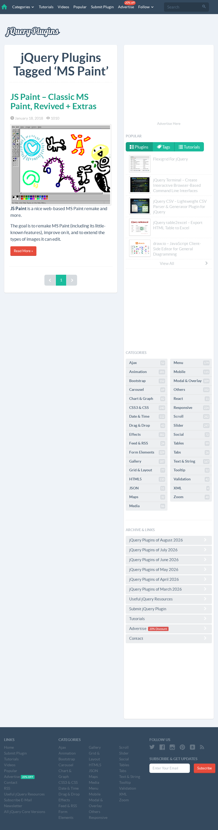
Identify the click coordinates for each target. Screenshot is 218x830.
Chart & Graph (146, 398)
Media (146, 506)
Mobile (191, 372)
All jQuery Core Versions (24, 812)
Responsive (191, 407)
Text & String (191, 461)
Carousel (146, 389)
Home (9, 747)
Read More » (23, 251)
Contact (136, 638)
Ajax (146, 363)
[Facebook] (162, 747)
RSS (7, 788)
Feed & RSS (146, 443)
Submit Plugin (102, 7)
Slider (191, 425)
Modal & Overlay (191, 381)
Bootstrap (146, 381)
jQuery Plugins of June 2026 (154, 559)
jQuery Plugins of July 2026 (153, 550)
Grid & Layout (146, 470)
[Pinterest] (182, 747)
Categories (21, 7)
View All (167, 263)
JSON (146, 488)
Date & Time (146, 416)
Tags (165, 147)
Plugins (141, 147)
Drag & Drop (146, 425)
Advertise (126, 5)
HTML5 (146, 479)
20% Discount (158, 628)
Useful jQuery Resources (151, 599)
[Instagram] (172, 747)
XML (191, 488)
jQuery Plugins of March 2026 (155, 589)
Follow (144, 7)
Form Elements (146, 452)
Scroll (191, 416)
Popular (80, 7)
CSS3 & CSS (146, 407)
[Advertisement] (169, 84)
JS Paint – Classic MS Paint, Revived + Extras (53, 101)
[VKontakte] (192, 747)
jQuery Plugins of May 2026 (153, 569)
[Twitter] (152, 747)
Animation (146, 372)
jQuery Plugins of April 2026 (154, 579)
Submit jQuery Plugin (147, 609)
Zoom (191, 497)
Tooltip (191, 470)
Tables (191, 443)
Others (191, 389)
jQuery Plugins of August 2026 (156, 540)
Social (191, 434)
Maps (146, 497)
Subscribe (204, 768)
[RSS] (202, 747)
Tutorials (46, 7)
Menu (191, 363)
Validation (191, 479)
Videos (63, 7)
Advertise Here (169, 124)
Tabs (191, 452)
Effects (146, 434)
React (191, 398)
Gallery (146, 461)
